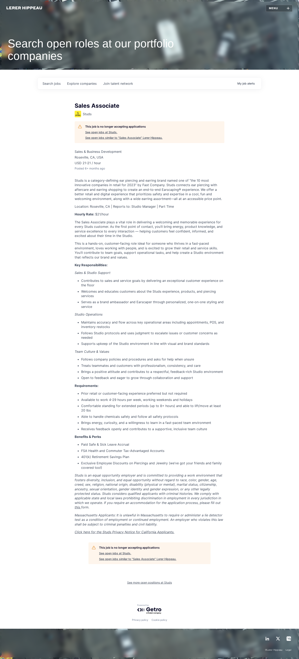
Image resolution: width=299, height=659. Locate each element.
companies (82, 83)
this (78, 507)
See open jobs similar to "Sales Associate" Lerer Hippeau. (124, 137)
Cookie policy (159, 619)
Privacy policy (140, 619)
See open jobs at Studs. (101, 132)
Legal (288, 650)
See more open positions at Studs (149, 582)
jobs (52, 83)
